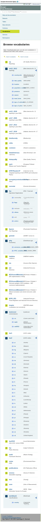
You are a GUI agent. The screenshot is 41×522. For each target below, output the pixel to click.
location (16, 84)
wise (10, 489)
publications (13, 468)
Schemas (5, 28)
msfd (11, 454)
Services (4, 34)
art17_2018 (13, 131)
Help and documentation (9, 15)
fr (14, 382)
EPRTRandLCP (14, 171)
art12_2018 (13, 111)
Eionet (9, 11)
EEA (10, 2)
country (16, 502)
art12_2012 (13, 68)
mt (15, 407)
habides (12, 256)
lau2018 (12, 441)
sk (15, 432)
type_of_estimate (18, 102)
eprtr (10, 164)
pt (14, 417)
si (14, 428)
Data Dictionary (16, 11)
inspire (11, 305)
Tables (4, 21)
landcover (12, 312)
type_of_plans (18, 105)
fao (10, 191)
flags (15, 202)
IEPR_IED (12, 298)
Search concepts (24, 56)
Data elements (6, 25)
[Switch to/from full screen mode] (30, 4)
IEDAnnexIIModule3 (16, 281)
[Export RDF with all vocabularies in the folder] (36, 71)
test (10, 479)
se (15, 425)
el (14, 371)
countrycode (18, 75)
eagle (15, 322)
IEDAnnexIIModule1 (16, 274)
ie (14, 389)
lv (14, 403)
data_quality (17, 80)
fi (14, 378)
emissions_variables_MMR (18, 247)
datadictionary (14, 153)
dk (15, 364)
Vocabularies (6, 31)
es (15, 375)
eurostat (12, 186)
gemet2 (11, 236)
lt (14, 396)
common (12, 148)
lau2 (10, 338)
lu (14, 400)
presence (17, 91)
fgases (11, 229)
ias (10, 263)
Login (26, 4)
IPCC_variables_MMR (18, 250)
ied (10, 268)
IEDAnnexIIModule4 (16, 290)
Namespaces (6, 38)
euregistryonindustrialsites (16, 179)
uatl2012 (16, 326)
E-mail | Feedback (7, 516)
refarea (16, 212)
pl (14, 414)
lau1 (10, 333)
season (16, 95)
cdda (11, 143)
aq (10, 62)
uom (10, 484)
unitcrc (16, 221)
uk (15, 435)
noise (11, 461)
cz (15, 357)
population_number (18, 88)
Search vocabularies (11, 56)
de (15, 360)
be (15, 346)
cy (15, 353)
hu (15, 385)
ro (15, 421)
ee (15, 367)
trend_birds (17, 98)
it (14, 392)
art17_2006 (13, 118)
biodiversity (13, 138)
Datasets (4, 18)
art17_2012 (13, 125)
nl (14, 410)
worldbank (13, 496)
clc (15, 318)
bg (15, 350)
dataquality (13, 159)
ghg (10, 240)
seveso (11, 473)
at (14, 342)
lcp (10, 448)
